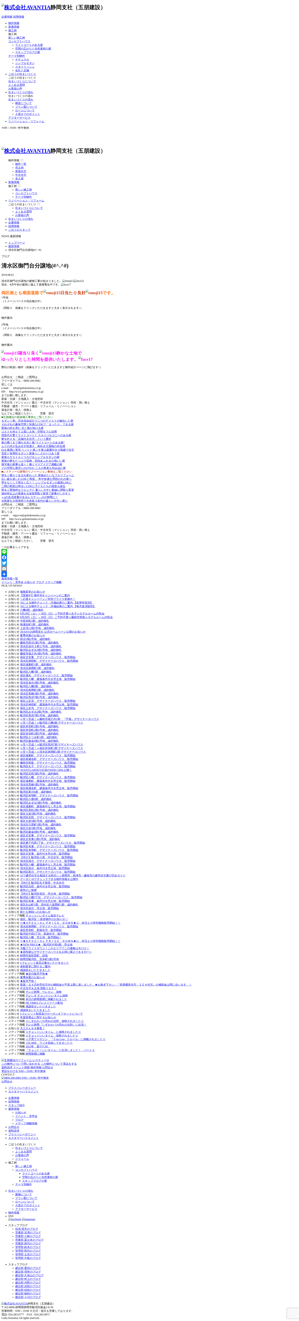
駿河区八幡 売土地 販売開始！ (41, 937)
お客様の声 (15, 88)
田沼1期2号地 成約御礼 (35, 639)
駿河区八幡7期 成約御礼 (36, 671)
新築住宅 (20, 171)
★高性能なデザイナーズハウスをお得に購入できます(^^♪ (56, 951)
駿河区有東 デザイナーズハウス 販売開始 (47, 846)
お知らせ (29, 582)
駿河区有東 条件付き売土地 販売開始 (45, 900)
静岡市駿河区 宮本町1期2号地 (39, 959)
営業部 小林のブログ (28, 1236)
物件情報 (13, 23)
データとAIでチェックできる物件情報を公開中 (49, 879)
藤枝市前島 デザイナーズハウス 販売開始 (47, 762)
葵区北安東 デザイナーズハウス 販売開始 (47, 657)
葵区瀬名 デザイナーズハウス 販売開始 (46, 675)
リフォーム (22, 1158)
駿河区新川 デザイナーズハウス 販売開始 (47, 871)
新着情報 (13, 26)
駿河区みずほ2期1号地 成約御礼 (41, 802)
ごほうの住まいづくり (22, 74)
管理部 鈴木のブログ (28, 1247)
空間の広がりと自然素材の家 (33, 48)
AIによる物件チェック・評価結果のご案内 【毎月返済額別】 (58, 606)
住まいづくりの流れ (20, 92)
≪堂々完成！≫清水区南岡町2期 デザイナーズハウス (53, 751)
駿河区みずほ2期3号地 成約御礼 (41, 649)
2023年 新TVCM (38, 1046)
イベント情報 (21, 1067)
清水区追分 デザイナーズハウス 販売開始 (47, 860)
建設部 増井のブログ (28, 1271)
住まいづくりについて (22, 81)
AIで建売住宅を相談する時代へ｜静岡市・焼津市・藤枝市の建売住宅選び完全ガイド (72, 875)
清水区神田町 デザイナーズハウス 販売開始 (49, 660)
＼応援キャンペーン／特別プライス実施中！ (47, 599)
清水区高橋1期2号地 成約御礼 (39, 784)
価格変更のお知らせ (32, 591)
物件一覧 (20, 164)
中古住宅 (20, 174)
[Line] (149, 552)
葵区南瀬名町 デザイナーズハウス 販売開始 (49, 759)
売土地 (19, 167)
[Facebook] (149, 557)
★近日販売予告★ (37, 973)
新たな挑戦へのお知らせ (35, 911)
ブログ (40, 582)
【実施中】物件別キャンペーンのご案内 (45, 595)
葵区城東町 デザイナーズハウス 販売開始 (47, 755)
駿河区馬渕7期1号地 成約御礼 (39, 715)
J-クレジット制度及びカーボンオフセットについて (51, 1013)
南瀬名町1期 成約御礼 (34, 624)
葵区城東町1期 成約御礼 (36, 664)
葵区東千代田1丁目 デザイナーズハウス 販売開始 (52, 842)
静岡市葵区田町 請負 (34, 955)
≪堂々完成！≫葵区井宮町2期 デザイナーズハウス (51, 748)
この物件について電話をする (59, 1063)
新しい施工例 (16, 37)
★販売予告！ (28, 981)
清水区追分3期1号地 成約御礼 (39, 682)
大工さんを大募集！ (32, 1028)
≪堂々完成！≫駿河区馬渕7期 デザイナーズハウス (51, 744)
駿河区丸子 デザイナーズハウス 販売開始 (47, 766)
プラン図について (26, 106)
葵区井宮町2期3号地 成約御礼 (39, 733)
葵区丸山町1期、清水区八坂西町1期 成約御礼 (49, 904)
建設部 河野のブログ (28, 1282)
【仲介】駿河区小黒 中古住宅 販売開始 (46, 857)
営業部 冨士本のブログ (29, 1239)
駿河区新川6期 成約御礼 (36, 791)
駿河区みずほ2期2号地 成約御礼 (41, 711)
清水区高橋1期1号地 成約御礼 (39, 693)
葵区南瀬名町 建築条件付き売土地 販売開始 (49, 788)
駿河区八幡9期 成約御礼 (36, 686)
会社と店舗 (22, 70)
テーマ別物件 (16, 55)
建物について (23, 1194)
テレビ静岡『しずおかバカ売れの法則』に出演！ (56, 1024)
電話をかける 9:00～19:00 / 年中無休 (23, 1071)
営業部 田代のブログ (28, 1243)
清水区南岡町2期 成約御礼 (37, 689)
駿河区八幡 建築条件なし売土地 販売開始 (47, 864)
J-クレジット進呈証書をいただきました (44, 962)
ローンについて (25, 110)
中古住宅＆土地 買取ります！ (38, 988)
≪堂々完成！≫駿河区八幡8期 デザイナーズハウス (51, 722)
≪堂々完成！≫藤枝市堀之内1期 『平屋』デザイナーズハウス (59, 719)
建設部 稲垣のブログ (28, 1289)
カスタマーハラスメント (23, 1091)
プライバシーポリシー (22, 1087)
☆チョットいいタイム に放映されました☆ (53, 1031)
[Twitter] (149, 563)
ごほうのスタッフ (19, 229)
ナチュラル (22, 59)
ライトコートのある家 (29, 44)
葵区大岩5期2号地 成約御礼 (38, 813)
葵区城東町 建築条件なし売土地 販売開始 (47, 806)
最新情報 (13, 1108)
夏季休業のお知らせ (32, 635)
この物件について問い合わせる (20, 1063)
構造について (23, 103)
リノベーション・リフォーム (26, 121)
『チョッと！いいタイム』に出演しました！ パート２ (60, 1050)
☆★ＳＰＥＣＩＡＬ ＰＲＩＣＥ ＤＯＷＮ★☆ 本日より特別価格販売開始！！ (70, 922)
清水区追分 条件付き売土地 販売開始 (45, 868)
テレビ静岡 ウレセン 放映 (44, 991)
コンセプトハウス (19, 41)
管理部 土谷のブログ (28, 1254)
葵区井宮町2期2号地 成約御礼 (39, 729)
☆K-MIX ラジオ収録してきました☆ (49, 1042)
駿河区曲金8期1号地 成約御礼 (39, 831)
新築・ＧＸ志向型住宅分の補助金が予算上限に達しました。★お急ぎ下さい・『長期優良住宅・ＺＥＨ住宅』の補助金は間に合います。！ (106, 984)
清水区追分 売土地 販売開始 (39, 908)
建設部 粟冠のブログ (28, 1268)
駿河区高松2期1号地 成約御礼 (39, 810)
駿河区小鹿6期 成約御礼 (36, 799)
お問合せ (47, 1067)
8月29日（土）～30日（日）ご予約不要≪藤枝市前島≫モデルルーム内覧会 (66, 617)
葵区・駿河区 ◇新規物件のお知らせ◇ (44, 919)
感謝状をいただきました (35, 970)
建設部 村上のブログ (28, 1279)
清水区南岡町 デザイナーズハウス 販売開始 (49, 926)
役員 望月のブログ (26, 1228)
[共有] (149, 574)
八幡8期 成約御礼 (32, 609)
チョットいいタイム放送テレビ (45, 915)
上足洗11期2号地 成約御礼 (37, 628)
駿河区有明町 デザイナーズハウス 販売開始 (49, 795)
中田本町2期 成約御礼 (34, 620)
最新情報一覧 (9, 578)
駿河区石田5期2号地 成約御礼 (39, 773)
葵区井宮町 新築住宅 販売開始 (41, 930)
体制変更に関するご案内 (35, 966)
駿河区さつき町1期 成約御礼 (38, 737)
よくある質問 (16, 85)
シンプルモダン (25, 63)
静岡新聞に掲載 (35, 1053)
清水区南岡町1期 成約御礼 (37, 668)
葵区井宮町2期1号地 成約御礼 (39, 726)
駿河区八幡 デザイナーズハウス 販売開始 (47, 777)
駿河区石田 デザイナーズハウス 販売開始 (47, 817)
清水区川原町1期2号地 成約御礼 (41, 824)
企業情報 (6, 16)
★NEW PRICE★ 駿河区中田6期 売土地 (46, 944)
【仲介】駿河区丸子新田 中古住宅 (42, 882)
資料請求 (6, 1067)
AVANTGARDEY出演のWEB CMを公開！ (46, 770)
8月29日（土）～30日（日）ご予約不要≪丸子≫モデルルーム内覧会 (62, 613)
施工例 (12, 30)
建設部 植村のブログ (28, 1293)
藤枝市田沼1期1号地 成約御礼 (39, 642)
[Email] (149, 568)
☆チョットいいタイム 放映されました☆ (52, 1035)
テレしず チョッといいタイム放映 (47, 995)
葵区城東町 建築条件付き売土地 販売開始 (47, 780)
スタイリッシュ (25, 66)
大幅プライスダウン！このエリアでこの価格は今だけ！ (54, 948)
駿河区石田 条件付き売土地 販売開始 (45, 886)
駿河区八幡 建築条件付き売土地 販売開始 (47, 679)
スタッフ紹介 (16, 1105)
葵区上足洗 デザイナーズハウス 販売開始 (47, 700)
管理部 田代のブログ (28, 1250)
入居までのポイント (27, 114)
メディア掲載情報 (26, 1123)
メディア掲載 (53, 582)
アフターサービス (19, 117)
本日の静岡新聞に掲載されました (46, 999)
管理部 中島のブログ (28, 1258)
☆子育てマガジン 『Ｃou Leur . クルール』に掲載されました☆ (66, 1039)
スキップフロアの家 (27, 52)
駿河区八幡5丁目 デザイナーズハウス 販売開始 (51, 897)
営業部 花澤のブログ (28, 1232)
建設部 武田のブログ (28, 1286)
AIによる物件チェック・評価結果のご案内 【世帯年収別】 (56, 602)
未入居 (19, 178)
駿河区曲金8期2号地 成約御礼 (39, 740)
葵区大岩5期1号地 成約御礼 (38, 820)
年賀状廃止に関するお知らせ (38, 1017)
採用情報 (18, 16)
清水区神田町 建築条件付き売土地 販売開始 (49, 704)
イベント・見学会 (12, 582)
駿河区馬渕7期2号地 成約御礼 (39, 697)
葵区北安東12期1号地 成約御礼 (40, 839)
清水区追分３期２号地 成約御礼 (41, 646)
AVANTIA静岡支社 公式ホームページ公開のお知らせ (53, 631)
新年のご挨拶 (28, 890)
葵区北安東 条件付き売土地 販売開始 (45, 853)
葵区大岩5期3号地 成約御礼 (38, 828)
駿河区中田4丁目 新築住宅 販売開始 (44, 933)
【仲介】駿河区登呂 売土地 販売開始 (45, 893)
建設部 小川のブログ (28, 1297)
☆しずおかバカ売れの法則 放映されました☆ (55, 1021)
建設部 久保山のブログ (29, 1275)
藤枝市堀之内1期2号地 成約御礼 (41, 653)
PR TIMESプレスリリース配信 (44, 1002)
